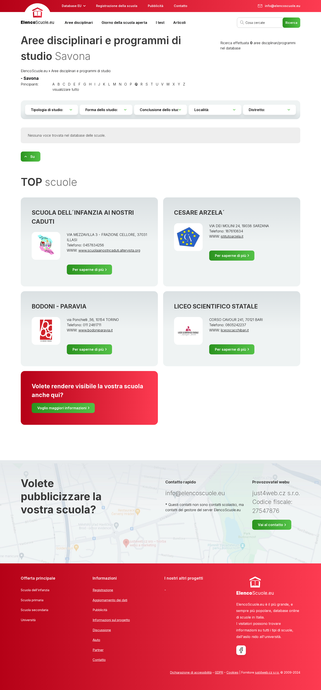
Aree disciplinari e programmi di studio (81, 71)
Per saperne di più (88, 269)
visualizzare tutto (65, 89)
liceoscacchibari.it (235, 330)
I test (160, 22)
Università (28, 620)
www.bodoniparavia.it (95, 330)
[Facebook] (241, 650)
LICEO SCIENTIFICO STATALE (216, 306)
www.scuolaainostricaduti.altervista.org (109, 250)
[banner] (37, 14)
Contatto (180, 6)
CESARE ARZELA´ (199, 212)
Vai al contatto (270, 525)
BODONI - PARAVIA (59, 306)
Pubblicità (155, 6)
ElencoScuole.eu (34, 71)
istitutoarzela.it (232, 236)
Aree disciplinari (79, 22)
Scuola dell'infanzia (35, 590)
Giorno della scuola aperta (124, 22)
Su (32, 156)
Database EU (71, 6)
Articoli (179, 22)
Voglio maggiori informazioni (61, 408)
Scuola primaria (32, 600)
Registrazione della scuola (116, 6)
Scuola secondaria (34, 610)
